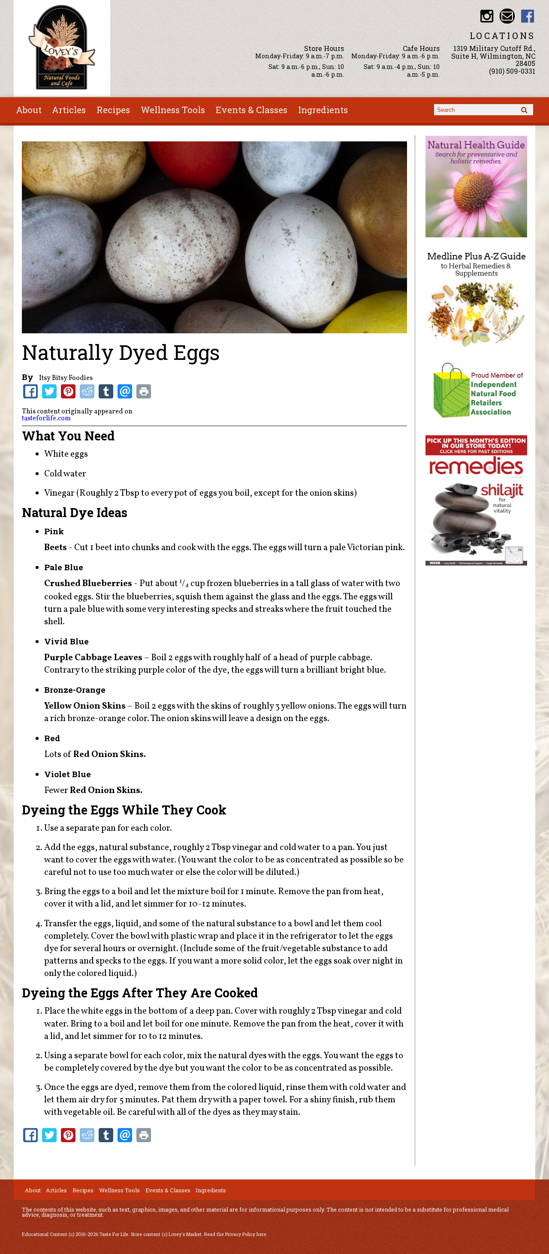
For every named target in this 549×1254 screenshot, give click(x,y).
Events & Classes (251, 110)
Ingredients (323, 110)
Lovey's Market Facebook (527, 16)
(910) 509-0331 (512, 70)
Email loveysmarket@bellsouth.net (507, 16)
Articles (69, 110)
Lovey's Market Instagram (486, 16)
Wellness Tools (173, 110)
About (29, 110)
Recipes (113, 110)
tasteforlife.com (46, 418)
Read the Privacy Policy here (235, 1234)
